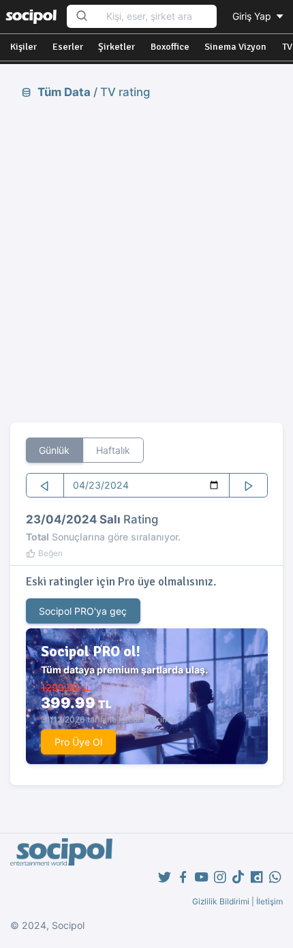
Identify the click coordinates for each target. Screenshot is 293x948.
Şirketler (116, 46)
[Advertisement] (146, 260)
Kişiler (23, 46)
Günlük (54, 450)
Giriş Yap (253, 16)
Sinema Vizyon (235, 46)
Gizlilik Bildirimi (220, 901)
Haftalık (113, 450)
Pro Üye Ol (78, 742)
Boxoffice (170, 46)
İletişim (269, 901)
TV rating (125, 92)
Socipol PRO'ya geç (83, 611)
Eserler (67, 46)
